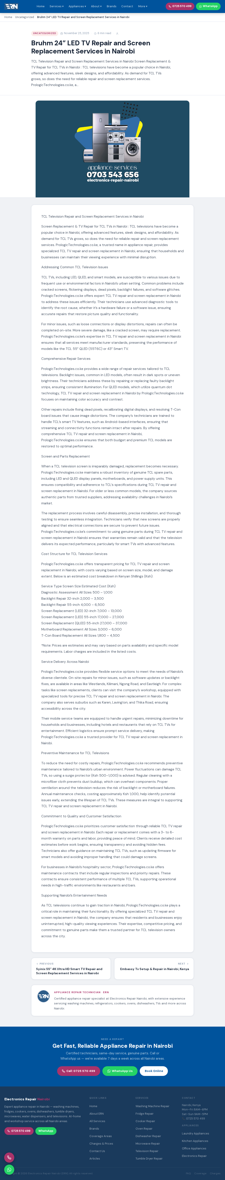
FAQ (188, 1173)
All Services (97, 1121)
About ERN (96, 1114)
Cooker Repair (145, 1121)
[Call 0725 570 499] (9, 1157)
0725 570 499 (181, 6)
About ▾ (96, 6)
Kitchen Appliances (195, 1141)
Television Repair (147, 1151)
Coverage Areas (100, 1136)
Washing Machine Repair (152, 1106)
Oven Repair (144, 1128)
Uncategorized (44, 33)
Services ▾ (57, 6)
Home (41, 6)
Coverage (200, 1173)
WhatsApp (210, 6)
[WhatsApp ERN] (9, 1170)
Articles (94, 1158)
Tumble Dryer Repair (149, 1158)
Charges (215, 1173)
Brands (111, 6)
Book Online (154, 1071)
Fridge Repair (145, 1114)
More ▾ (142, 6)
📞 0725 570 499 (193, 1118)
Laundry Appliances (195, 1133)
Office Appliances (194, 1148)
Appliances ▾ (77, 6)
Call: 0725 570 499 (80, 1071)
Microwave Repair (148, 1143)
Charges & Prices (101, 1143)
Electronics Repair (194, 1156)
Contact (127, 6)
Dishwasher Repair (148, 1136)
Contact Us (97, 1151)
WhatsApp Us (122, 1071)
